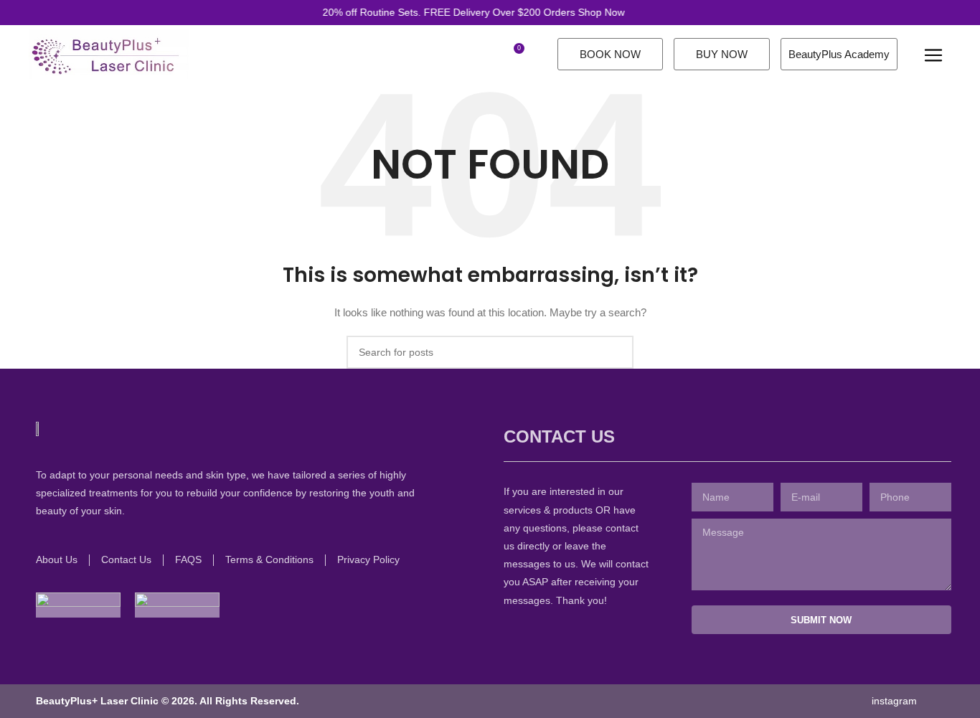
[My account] (463, 53)
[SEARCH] (616, 352)
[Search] (487, 53)
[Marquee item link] (461, 12)
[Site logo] (109, 53)
